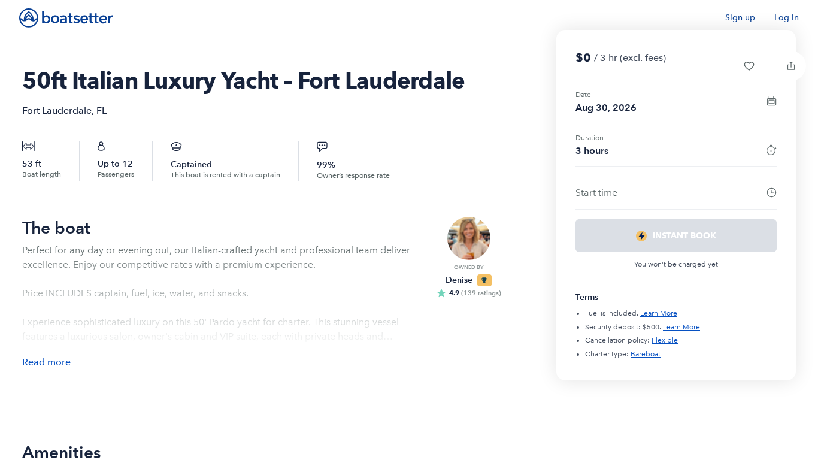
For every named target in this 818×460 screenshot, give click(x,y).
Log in (786, 18)
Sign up (740, 18)
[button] (749, 66)
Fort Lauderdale (57, 110)
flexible (665, 340)
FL (101, 110)
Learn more (658, 313)
